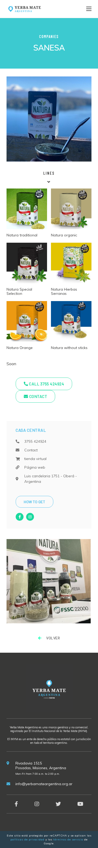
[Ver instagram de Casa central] (30, 517)
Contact (38, 396)
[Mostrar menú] (88, 9)
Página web (34, 467)
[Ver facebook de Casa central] (20, 517)
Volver (52, 638)
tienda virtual (35, 458)
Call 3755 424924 (46, 383)
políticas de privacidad (27, 839)
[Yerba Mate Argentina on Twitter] (58, 804)
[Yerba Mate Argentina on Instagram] (36, 804)
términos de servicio (68, 839)
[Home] (24, 8)
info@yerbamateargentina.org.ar (43, 784)
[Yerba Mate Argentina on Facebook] (16, 804)
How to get (34, 502)
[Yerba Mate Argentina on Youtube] (80, 804)
